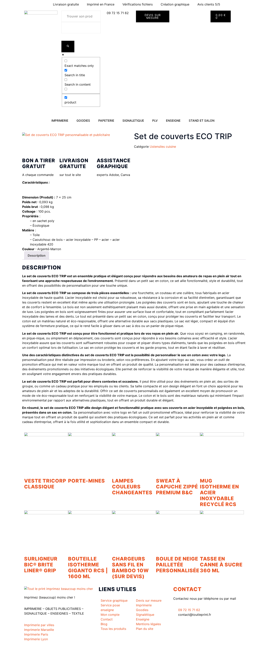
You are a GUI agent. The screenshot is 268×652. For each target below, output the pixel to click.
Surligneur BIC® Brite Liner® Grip (40, 564)
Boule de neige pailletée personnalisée (177, 564)
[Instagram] (208, 632)
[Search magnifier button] (67, 46)
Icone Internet (48, 648)
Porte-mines (86, 481)
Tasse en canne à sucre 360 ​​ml (221, 564)
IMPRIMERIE (59, 120)
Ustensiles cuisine (163, 147)
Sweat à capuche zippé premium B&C (177, 486)
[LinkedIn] (208, 628)
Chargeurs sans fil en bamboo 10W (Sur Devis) (130, 567)
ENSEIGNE (173, 120)
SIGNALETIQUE (133, 120)
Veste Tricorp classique (45, 484)
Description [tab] (37, 255)
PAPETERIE (106, 120)
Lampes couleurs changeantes (132, 486)
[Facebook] (208, 623)
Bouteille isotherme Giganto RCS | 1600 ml (88, 567)
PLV (155, 120)
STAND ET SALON (201, 120)
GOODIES (83, 120)
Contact (187, 589)
